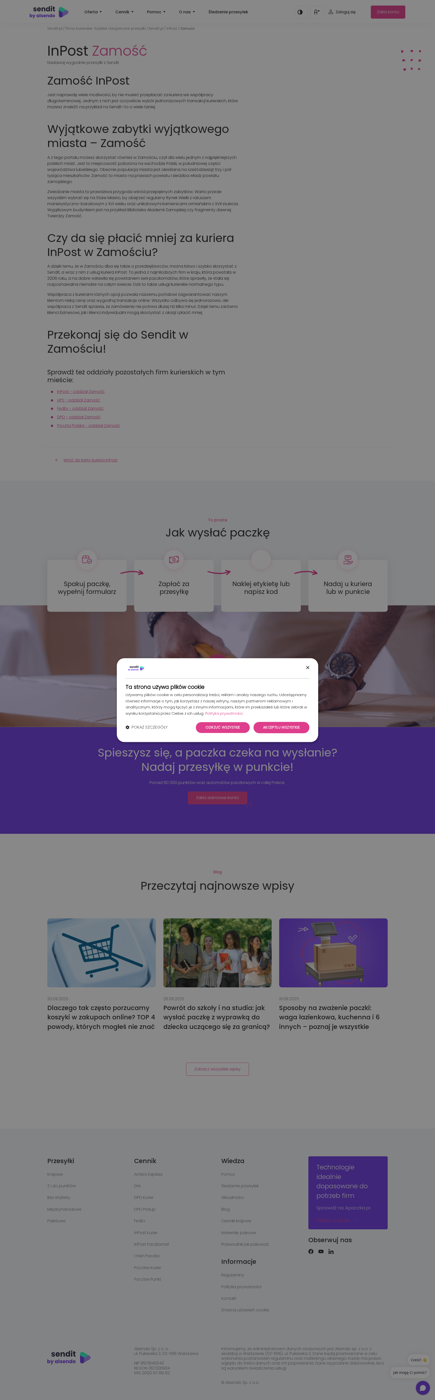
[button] (147, 727)
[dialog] (217, 700)
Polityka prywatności (224, 713)
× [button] (307, 668)
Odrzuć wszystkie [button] (222, 727)
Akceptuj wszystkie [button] (281, 727)
